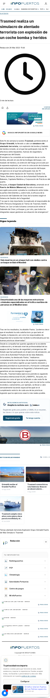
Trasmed (19, 532)
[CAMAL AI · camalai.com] (34, 405)
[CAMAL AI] (17, 9)
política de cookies (29, 676)
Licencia (46, 108)
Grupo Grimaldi (37, 530)
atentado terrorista (14, 530)
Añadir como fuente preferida (25, 132)
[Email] (46, 542)
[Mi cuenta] (45, 3)
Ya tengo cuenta (33, 418)
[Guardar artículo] (2, 107)
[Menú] (4, 3)
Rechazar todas (25, 692)
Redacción (4, 48)
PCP (41, 9)
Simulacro (11, 532)
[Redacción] (5, 543)
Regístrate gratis (13, 418)
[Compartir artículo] (7, 107)
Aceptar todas (25, 687)
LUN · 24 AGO (6, 9)
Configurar (25, 681)
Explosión (26, 530)
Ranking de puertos (29, 9)
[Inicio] (25, 3)
